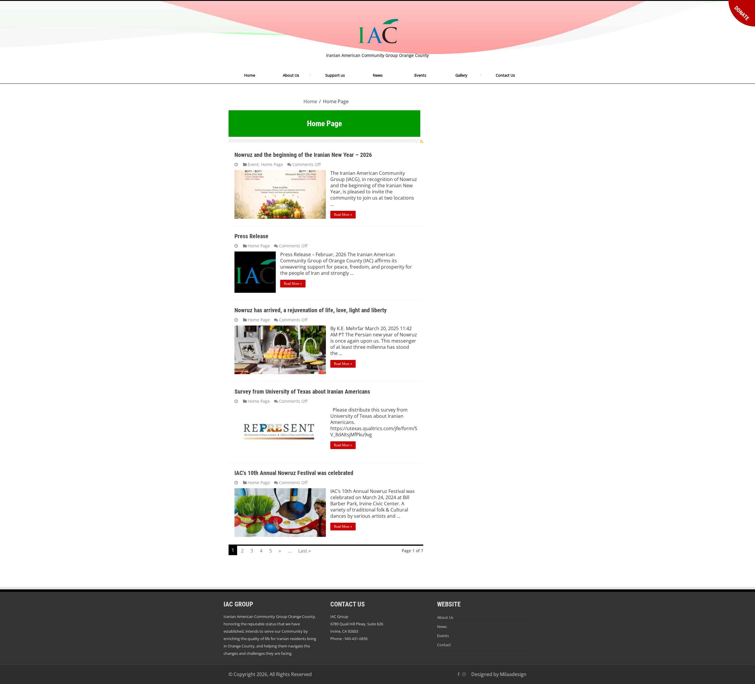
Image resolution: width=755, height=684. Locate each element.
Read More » (343, 215)
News (378, 75)
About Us (291, 75)
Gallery (461, 75)
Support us (335, 75)
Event (253, 164)
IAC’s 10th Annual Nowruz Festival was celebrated (293, 472)
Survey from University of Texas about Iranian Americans (302, 391)
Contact (444, 644)
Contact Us (505, 75)
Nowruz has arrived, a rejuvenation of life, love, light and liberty (310, 310)
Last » (304, 550)
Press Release (251, 236)
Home (249, 75)
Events (420, 75)
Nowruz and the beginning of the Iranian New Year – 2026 (303, 154)
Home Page (272, 164)
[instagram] (464, 674)
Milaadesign (513, 674)
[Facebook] (458, 674)
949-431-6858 (355, 638)
